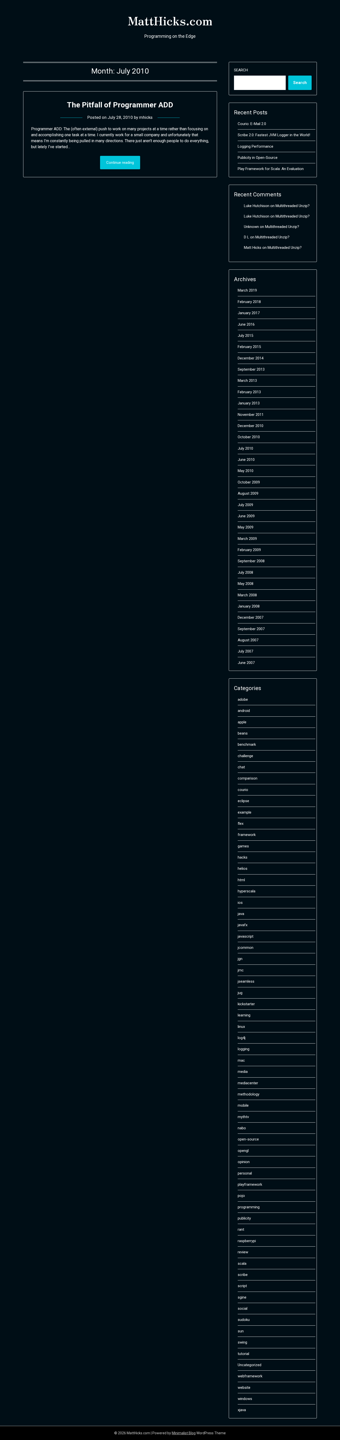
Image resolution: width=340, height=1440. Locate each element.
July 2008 (245, 572)
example (244, 812)
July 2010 (245, 448)
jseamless (246, 981)
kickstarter (246, 1004)
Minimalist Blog (184, 1433)
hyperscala (246, 891)
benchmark (247, 744)
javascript (245, 936)
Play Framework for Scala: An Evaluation (271, 169)
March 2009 (247, 538)
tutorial (243, 1354)
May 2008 (245, 583)
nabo (242, 1128)
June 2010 (246, 459)
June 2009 (246, 516)
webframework (250, 1376)
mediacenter (248, 1083)
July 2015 (245, 335)
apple (242, 722)
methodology (248, 1094)
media (243, 1071)
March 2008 (247, 595)
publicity (244, 1218)
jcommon (245, 947)
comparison (247, 778)
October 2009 (249, 482)
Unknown (251, 226)
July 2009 (245, 505)
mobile (243, 1105)
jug (240, 993)
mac (241, 1060)
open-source (248, 1139)
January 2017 (249, 313)
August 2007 (248, 640)
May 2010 (245, 471)
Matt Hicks (252, 247)
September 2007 (251, 629)
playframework (250, 1184)
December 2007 (250, 617)
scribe (243, 1274)
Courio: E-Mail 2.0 (252, 124)
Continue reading (120, 162)
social (242, 1308)
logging (243, 1049)
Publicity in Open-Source (258, 157)
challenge (245, 756)
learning (244, 1015)
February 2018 (249, 302)
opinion (244, 1162)
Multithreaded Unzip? (293, 206)
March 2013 (247, 380)
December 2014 (250, 358)
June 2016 (246, 324)
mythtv (243, 1117)
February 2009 (249, 550)
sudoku (244, 1319)
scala (242, 1263)
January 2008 (249, 606)
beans (243, 733)
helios (242, 868)
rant (241, 1229)
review (243, 1252)
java (241, 914)
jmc (241, 970)
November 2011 (251, 414)
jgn (240, 959)
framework (247, 834)
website (244, 1387)
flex (240, 823)
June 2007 (246, 662)
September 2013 (251, 369)
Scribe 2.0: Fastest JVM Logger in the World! (274, 135)
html (241, 880)
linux (241, 1026)
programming (249, 1207)
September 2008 (251, 561)
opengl (243, 1150)
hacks (242, 857)
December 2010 (250, 426)
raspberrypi (247, 1241)
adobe (243, 699)
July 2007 (245, 651)
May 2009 (245, 527)
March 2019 (247, 290)
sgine (242, 1297)
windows (245, 1398)
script (242, 1286)
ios (240, 902)
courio (243, 789)
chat (241, 767)
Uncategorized (249, 1365)
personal (245, 1173)
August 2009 (248, 493)
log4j (241, 1038)
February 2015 (249, 347)
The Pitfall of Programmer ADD (120, 104)
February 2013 (249, 392)
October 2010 (249, 437)
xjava (242, 1410)
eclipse (243, 801)
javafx (242, 925)
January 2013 (249, 403)
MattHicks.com (170, 20)
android (244, 710)
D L (246, 237)
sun (241, 1331)
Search (241, 70)
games (243, 846)
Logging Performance (255, 146)
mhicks (146, 117)
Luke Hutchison (256, 206)
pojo (241, 1195)
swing (242, 1342)
